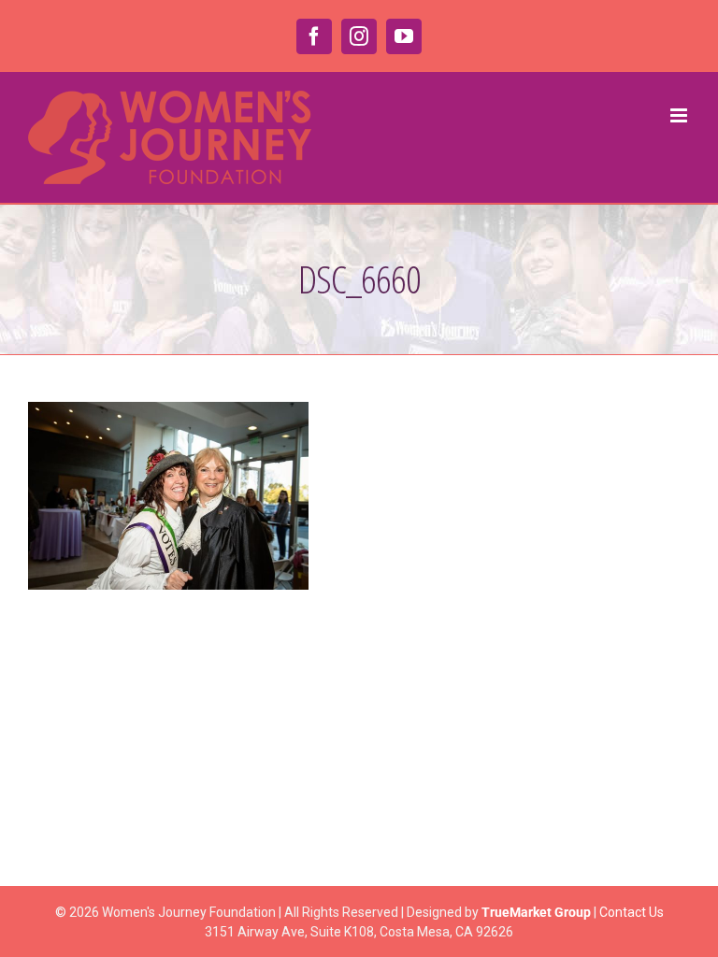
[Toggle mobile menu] (680, 115)
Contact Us (631, 912)
